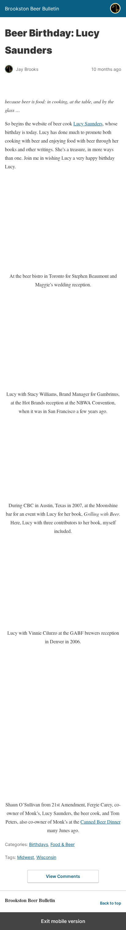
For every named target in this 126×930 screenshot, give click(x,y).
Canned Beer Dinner (100, 821)
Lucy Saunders (87, 123)
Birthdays (38, 844)
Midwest (25, 857)
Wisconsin (46, 857)
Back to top (110, 903)
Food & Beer (62, 844)
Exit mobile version (63, 921)
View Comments (63, 876)
